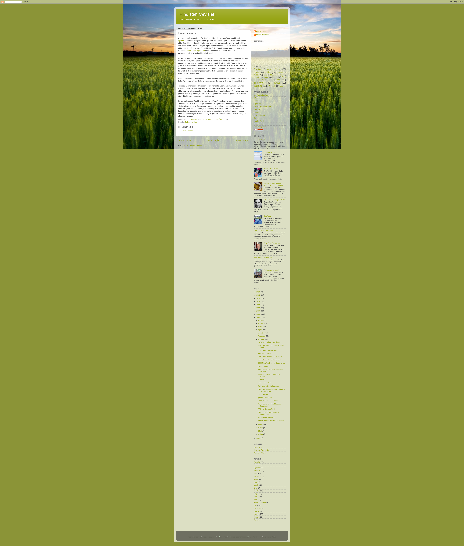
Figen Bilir (257, 104)
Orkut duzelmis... (270, 152)
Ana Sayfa (213, 140)
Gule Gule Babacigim (272, 243)
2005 (258, 317)
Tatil (278, 80)
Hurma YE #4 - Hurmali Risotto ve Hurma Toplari (273, 184)
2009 (258, 305)
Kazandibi (280, 72)
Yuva (281, 86)
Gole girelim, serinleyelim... (268, 350)
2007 (258, 311)
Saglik (265, 77)
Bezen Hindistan (262, 35)
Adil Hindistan (261, 31)
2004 (258, 438)
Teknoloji (259, 82)
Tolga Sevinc (259, 124)
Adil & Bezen (258, 447)
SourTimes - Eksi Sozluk (263, 257)
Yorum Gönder (187, 131)
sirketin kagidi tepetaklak (195, 51)
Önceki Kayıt (241, 140)
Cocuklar (269, 69)
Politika (256, 77)
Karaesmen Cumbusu (266, 417)
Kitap (256, 75)
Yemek (272, 86)
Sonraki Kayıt (185, 140)
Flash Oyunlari (263, 366)
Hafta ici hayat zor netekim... (269, 342)
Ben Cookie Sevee (271, 169)
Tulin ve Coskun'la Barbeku (268, 386)
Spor (284, 77)
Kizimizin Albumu (260, 453)
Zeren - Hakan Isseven (262, 107)
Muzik (272, 75)
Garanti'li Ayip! (259, 140)
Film (267, 72)
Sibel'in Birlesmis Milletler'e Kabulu (271, 421)
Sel (255, 118)
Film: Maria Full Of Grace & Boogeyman (268, 413)
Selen (256, 101)
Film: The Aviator (264, 353)
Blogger (250, 537)
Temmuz (261, 336)
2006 (258, 314)
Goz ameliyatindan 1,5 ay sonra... (271, 357)
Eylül (260, 330)
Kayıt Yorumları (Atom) (193, 145)
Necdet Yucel (259, 121)
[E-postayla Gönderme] (227, 119)
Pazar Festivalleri (264, 383)
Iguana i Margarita (265, 398)
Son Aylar (267, 216)
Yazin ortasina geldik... (272, 270)
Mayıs (260, 425)
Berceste (257, 112)
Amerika (257, 69)
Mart (260, 431)
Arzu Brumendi (259, 115)
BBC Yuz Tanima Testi (266, 409)
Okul (281, 75)
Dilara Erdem (259, 98)
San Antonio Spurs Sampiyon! (269, 360)
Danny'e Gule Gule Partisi (268, 401)
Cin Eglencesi (263, 394)
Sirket (194, 122)
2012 (258, 295)
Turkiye (277, 83)
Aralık (260, 320)
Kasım (261, 323)
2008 (258, 308)
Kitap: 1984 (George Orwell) (274, 200)
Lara (265, 75)
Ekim (260, 326)
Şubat (260, 434)
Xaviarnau (223, 537)
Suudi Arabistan (265, 80)
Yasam (258, 85)
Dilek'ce (257, 109)
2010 (258, 301)
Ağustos (261, 333)
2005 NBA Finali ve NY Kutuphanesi (271, 363)
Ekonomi (257, 72)
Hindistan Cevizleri (197, 14)
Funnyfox (261, 380)
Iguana (181, 41)
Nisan (260, 428)
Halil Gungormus (260, 127)
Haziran (261, 339)
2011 (258, 298)
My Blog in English (261, 95)
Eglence (188, 122)
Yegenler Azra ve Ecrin (262, 450)
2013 (258, 292)
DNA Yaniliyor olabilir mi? (263, 231)
